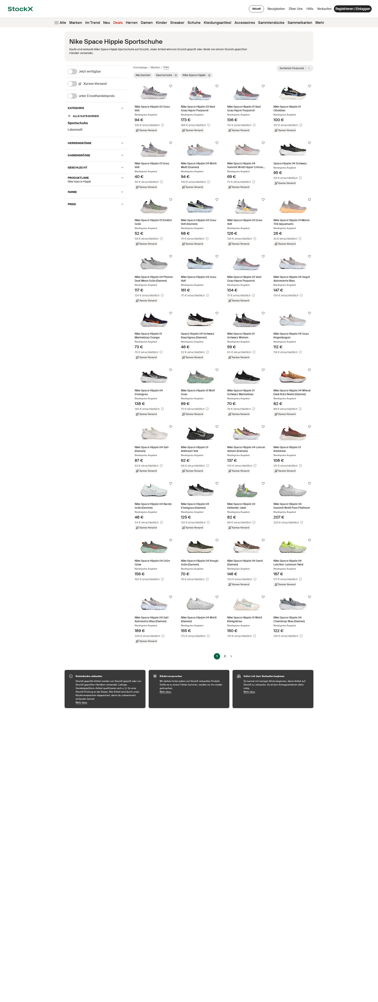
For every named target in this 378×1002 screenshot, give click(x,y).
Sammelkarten (300, 22)
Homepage (140, 67)
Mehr (319, 22)
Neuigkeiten (276, 9)
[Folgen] (171, 86)
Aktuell (256, 8)
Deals (118, 22)
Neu (106, 22)
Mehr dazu (109, 702)
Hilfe (310, 9)
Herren (132, 22)
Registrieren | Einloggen (352, 9)
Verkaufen (324, 9)
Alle (63, 22)
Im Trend (92, 22)
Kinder (161, 22)
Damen (147, 22)
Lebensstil (75, 130)
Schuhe (194, 22)
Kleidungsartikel (217, 22)
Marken (75, 22)
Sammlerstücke (271, 22)
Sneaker (177, 22)
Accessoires (244, 22)
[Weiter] (231, 656)
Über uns (296, 10)
